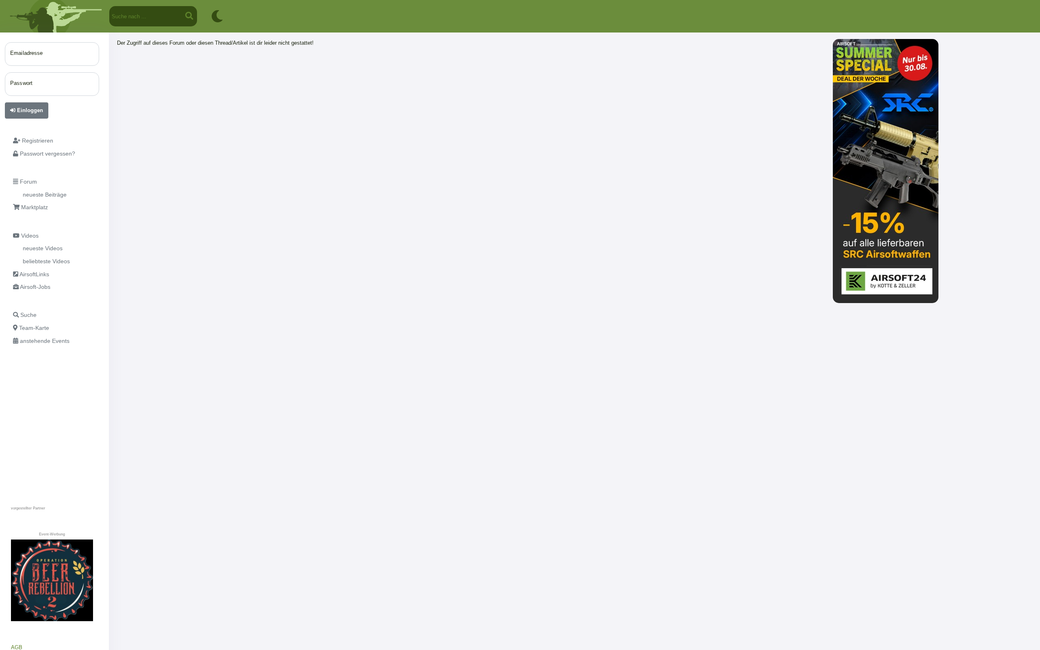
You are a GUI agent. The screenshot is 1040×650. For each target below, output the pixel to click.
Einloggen (29, 110)
